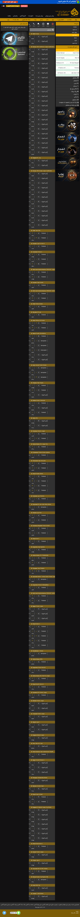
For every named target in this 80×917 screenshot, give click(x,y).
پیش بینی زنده (39, 16)
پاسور (41, 20)
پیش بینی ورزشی (49, 16)
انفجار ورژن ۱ (60, 20)
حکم (47, 20)
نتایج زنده (30, 16)
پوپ (8, 20)
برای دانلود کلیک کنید (10, 2)
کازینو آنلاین (23, 16)
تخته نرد (69, 20)
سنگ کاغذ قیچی (26, 20)
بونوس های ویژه (74, 912)
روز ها (76, 24)
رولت (35, 20)
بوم (53, 20)
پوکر (76, 20)
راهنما (9, 16)
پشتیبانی (15, 16)
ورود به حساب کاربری (12, 6)
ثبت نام (24, 6)
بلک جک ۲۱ (16, 20)
